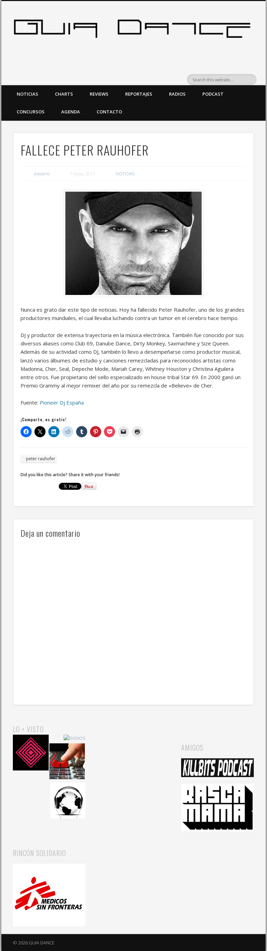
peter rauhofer (40, 459)
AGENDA (70, 112)
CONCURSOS (30, 112)
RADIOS (177, 94)
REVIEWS (99, 94)
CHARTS (64, 94)
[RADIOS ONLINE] (68, 802)
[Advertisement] (133, 758)
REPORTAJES (138, 94)
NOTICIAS (27, 94)
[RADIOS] (75, 738)
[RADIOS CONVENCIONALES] (67, 762)
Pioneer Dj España (62, 402)
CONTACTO (109, 112)
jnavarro (41, 174)
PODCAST (213, 94)
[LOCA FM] (31, 754)
